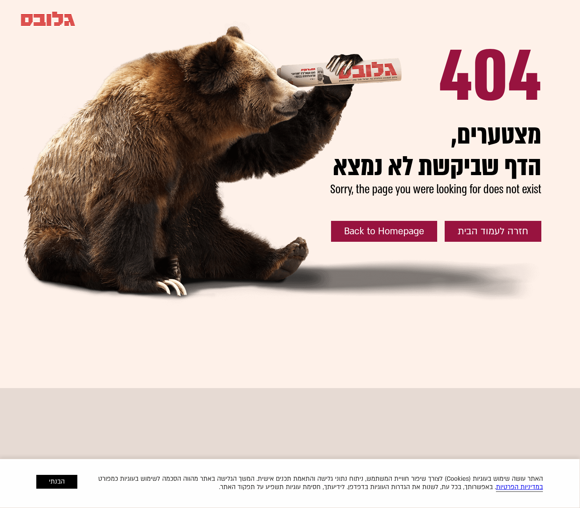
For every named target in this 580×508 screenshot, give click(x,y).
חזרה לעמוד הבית (493, 231)
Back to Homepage (384, 231)
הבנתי (57, 481)
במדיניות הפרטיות (519, 487)
